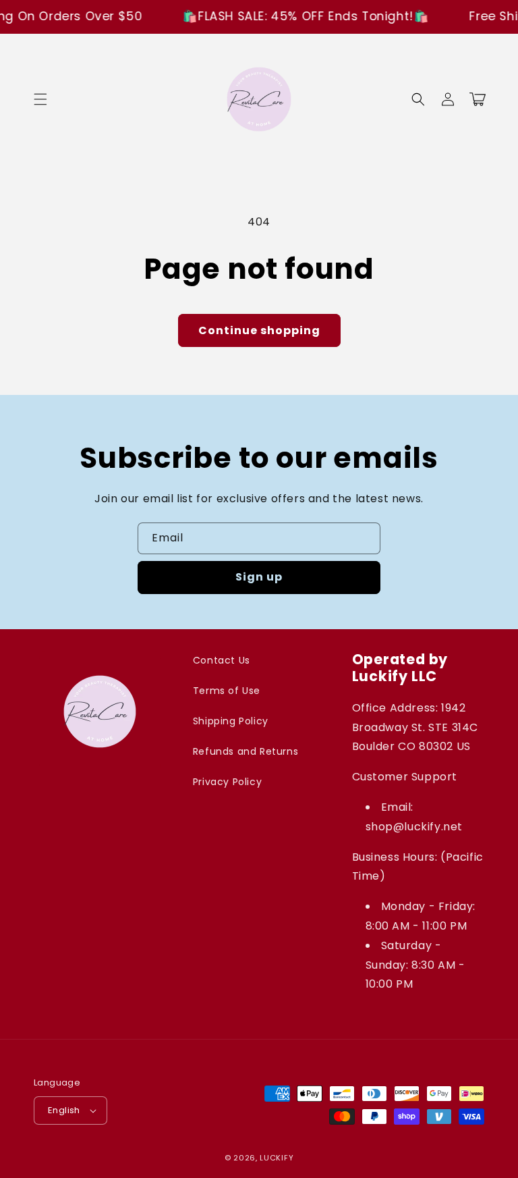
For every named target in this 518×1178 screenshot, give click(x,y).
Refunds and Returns (245, 751)
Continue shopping (259, 330)
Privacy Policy (227, 781)
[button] (40, 99)
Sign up (259, 577)
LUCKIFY (276, 1157)
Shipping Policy (230, 721)
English (64, 1110)
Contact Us (221, 660)
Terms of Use (226, 690)
